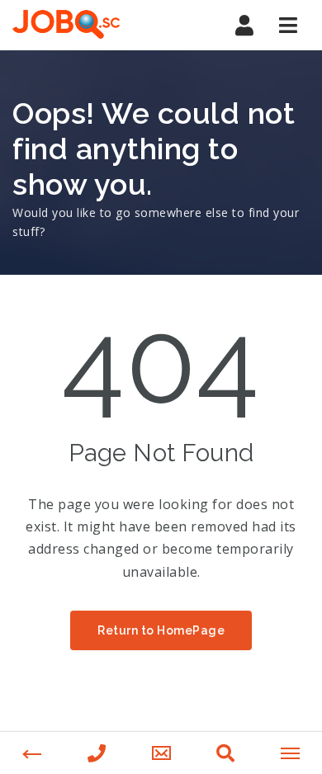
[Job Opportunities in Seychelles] (82, 25)
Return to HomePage (161, 630)
